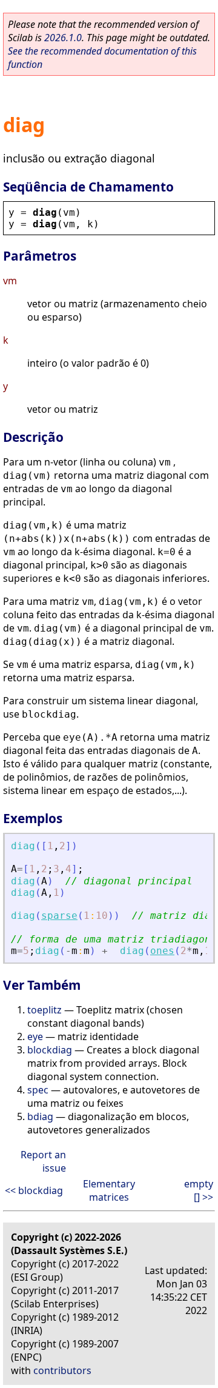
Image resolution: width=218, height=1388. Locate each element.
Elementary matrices (109, 1190)
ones (162, 950)
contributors (62, 1370)
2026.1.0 (63, 37)
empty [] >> (198, 1190)
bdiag (40, 1116)
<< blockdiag (34, 1190)
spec (37, 1089)
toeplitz (44, 1009)
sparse (59, 915)
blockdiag (49, 1049)
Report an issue (43, 1161)
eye (35, 1036)
